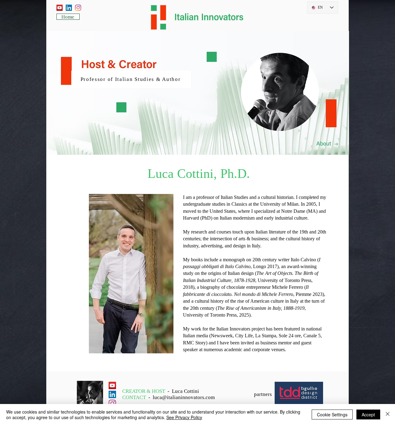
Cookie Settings (332, 414)
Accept (368, 414)
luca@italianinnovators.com (184, 397)
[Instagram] (78, 8)
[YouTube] (59, 8)
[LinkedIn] (69, 8)
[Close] (387, 414)
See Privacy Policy (184, 417)
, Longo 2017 (230, 266)
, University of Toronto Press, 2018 (250, 280)
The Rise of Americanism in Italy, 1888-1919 (261, 308)
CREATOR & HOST (145, 391)
